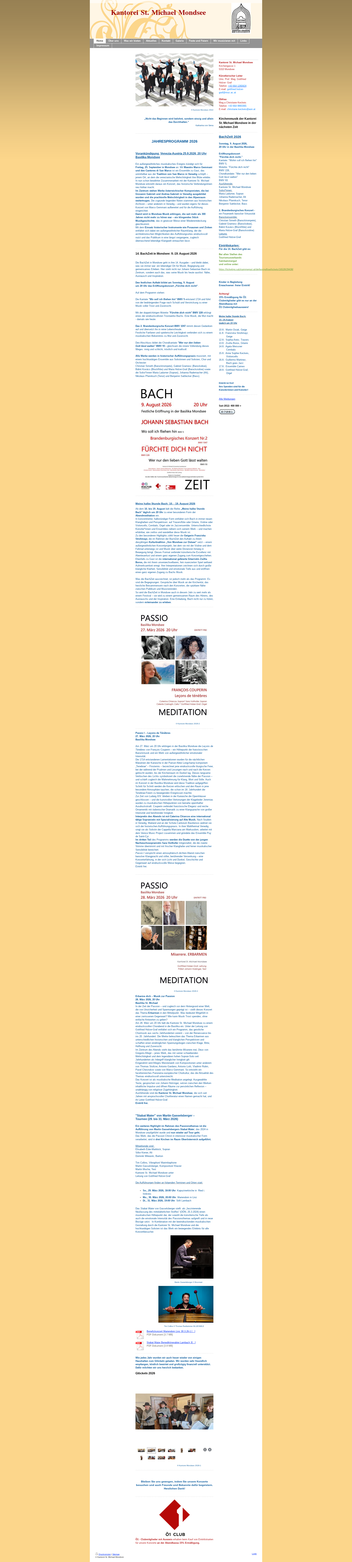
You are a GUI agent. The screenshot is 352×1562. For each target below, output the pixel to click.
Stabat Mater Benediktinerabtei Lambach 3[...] (171, 1342)
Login (254, 1554)
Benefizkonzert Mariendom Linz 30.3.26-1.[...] (171, 1331)
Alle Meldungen (227, 399)
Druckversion (105, 1554)
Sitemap (116, 1554)
